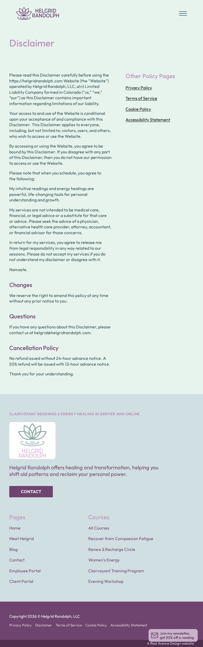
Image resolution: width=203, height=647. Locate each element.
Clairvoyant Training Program (116, 570)
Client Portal (21, 581)
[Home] (37, 13)
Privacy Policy (139, 87)
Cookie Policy (138, 109)
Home (15, 528)
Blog (13, 549)
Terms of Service (141, 98)
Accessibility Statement (148, 119)
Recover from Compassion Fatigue (120, 538)
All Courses (98, 528)
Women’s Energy (104, 560)
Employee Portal (25, 570)
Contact (31, 491)
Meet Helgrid (21, 538)
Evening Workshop (105, 581)
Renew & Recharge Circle (111, 549)
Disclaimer (43, 625)
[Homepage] (32, 440)
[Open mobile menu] (183, 13)
